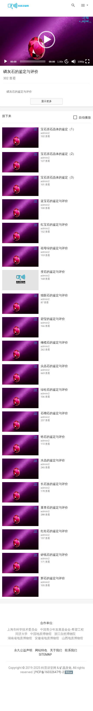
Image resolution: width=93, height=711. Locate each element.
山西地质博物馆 (72, 638)
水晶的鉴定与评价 (53, 460)
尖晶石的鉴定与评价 (54, 366)
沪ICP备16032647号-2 (49, 672)
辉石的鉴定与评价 (53, 578)
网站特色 (41, 650)
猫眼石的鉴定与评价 (54, 295)
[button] (46, 39)
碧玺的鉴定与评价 (53, 319)
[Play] (5, 61)
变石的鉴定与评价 (53, 271)
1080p (81, 61)
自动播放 (85, 117)
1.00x (60, 61)
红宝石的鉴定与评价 (54, 224)
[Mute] (73, 61)
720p (79, 44)
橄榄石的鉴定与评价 (54, 342)
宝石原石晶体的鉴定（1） (58, 129)
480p (79, 51)
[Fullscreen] (87, 61)
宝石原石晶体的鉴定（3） (58, 177)
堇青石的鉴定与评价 (54, 507)
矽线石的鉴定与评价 (54, 554)
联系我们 (71, 650)
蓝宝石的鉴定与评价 (54, 201)
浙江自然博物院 (64, 634)
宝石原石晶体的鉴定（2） (58, 154)
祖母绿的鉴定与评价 (54, 248)
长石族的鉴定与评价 (54, 484)
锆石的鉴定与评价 (53, 436)
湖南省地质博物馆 (20, 638)
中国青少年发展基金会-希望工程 (62, 629)
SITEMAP (45, 654)
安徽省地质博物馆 (47, 638)
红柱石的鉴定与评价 (54, 531)
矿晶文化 (65, 667)
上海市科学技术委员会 (22, 629)
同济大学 (21, 634)
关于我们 (56, 650)
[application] (46, 39)
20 (66, 61)
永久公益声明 (23, 650)
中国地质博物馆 (40, 634)
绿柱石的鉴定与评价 (54, 389)
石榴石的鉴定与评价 (54, 413)
